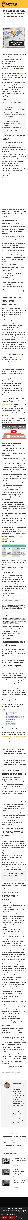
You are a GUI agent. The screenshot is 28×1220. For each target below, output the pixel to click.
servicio (21, 73)
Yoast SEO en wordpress (12, 121)
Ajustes (19, 1217)
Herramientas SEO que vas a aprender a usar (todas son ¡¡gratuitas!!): (13, 105)
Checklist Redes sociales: (11, 131)
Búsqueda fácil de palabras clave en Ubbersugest (15, 115)
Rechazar (12, 1217)
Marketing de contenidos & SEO (16, 1072)
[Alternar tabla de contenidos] (23, 100)
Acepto (4, 1217)
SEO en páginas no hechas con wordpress (12, 124)
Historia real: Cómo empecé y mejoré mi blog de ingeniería (18, 1172)
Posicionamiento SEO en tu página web (14, 119)
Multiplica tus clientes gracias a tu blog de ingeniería (18, 1182)
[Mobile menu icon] (25, 4)
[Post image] (6, 1161)
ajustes (13, 1214)
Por (14, 1074)
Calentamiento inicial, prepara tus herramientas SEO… (14, 110)
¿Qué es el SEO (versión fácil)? (12, 102)
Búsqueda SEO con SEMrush (13, 113)
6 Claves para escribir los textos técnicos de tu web (19, 1161)
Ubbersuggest (6, 404)
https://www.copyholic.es (19, 1086)
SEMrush (18, 357)
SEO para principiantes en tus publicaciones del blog (12, 128)
